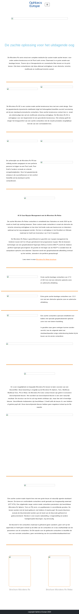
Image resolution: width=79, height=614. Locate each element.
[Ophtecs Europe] (35, 4)
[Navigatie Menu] (47, 4)
